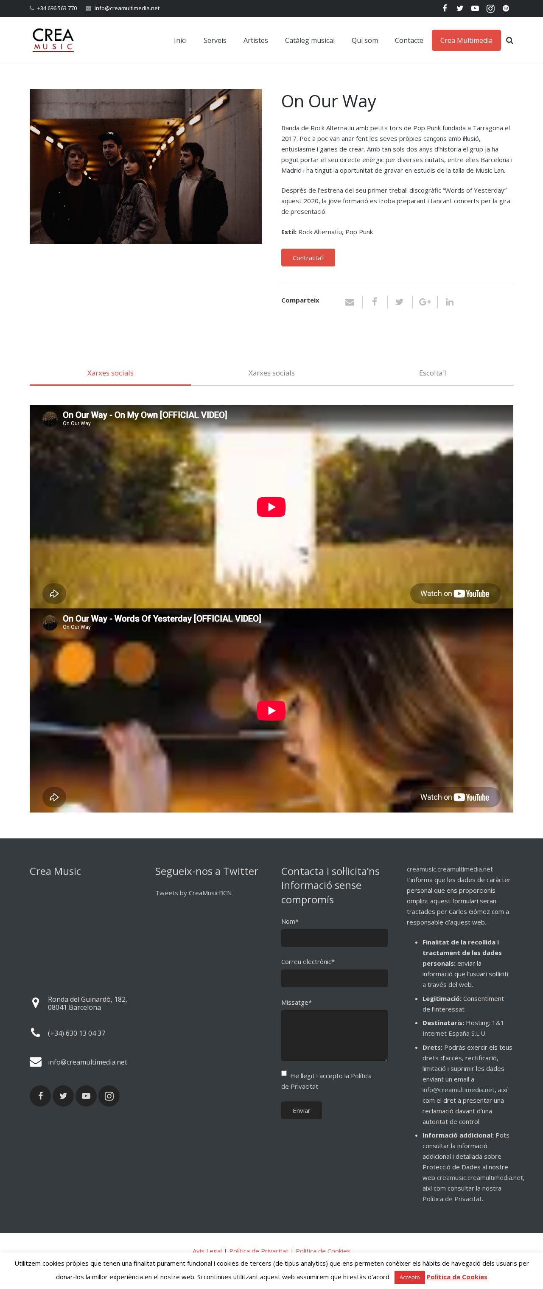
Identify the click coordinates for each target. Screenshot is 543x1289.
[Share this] (375, 302)
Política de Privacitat (452, 1198)
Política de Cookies (323, 1251)
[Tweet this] (400, 302)
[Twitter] (459, 8)
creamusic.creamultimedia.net (450, 869)
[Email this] (353, 302)
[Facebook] (444, 8)
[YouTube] (475, 8)
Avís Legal (207, 1251)
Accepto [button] (410, 1277)
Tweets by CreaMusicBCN (193, 892)
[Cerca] (509, 40)
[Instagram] (490, 8)
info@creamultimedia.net (127, 8)
